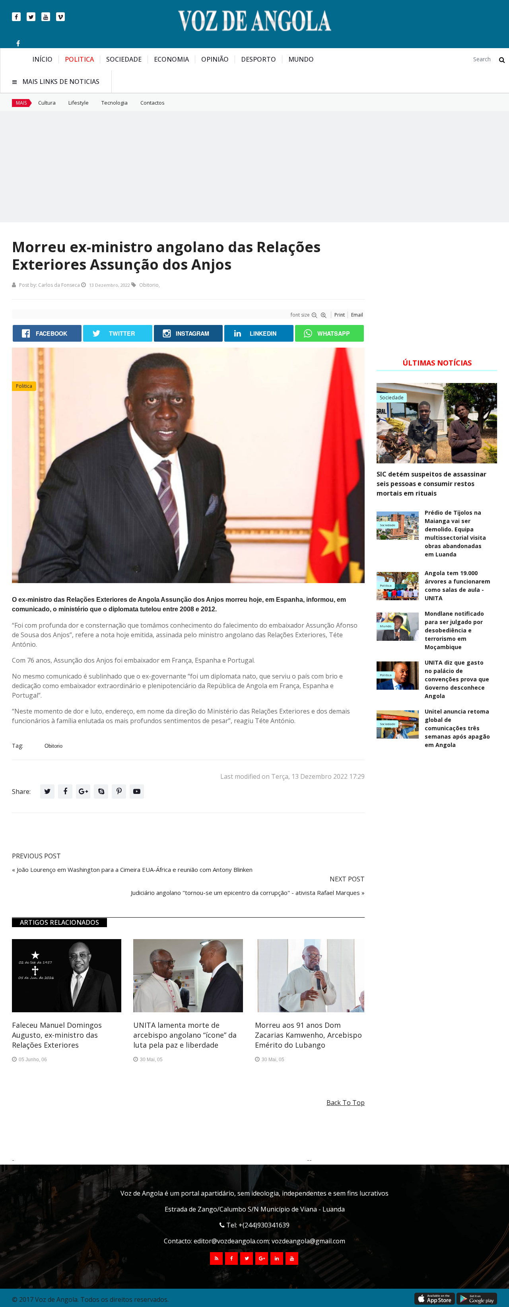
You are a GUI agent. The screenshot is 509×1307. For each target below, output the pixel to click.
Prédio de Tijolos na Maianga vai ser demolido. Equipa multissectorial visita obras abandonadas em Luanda (455, 533)
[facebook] (16, 16)
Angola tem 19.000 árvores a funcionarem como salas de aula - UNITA (457, 585)
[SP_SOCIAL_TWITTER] (246, 1258)
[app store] (434, 1299)
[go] (502, 59)
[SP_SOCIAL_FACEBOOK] (231, 1258)
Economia (171, 59)
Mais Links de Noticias (60, 82)
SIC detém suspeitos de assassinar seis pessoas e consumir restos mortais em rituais (431, 484)
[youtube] (45, 16)
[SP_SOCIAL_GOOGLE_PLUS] (261, 1258)
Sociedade (124, 59)
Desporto (258, 59)
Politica (79, 59)
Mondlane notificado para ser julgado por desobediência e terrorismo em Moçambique (454, 630)
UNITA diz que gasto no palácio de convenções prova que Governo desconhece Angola (457, 679)
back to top (345, 1102)
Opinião (215, 59)
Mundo (301, 59)
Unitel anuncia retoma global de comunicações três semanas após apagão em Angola (457, 728)
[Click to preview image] (188, 465)
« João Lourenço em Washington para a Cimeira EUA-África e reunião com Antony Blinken (132, 869)
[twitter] (31, 16)
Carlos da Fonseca (59, 285)
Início (42, 59)
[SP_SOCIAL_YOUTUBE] (292, 1258)
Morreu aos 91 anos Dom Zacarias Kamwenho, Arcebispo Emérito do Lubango (308, 1035)
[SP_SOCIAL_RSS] (216, 1258)
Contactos (152, 102)
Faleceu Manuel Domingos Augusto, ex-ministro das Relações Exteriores (57, 1035)
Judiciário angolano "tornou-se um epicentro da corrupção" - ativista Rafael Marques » (248, 893)
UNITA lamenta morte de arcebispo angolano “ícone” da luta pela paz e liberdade (185, 1035)
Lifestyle (78, 102)
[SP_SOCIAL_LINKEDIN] (276, 1258)
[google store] (477, 1299)
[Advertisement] (254, 166)
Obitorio (149, 285)
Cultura (47, 102)
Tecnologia (114, 102)
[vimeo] (60, 16)
